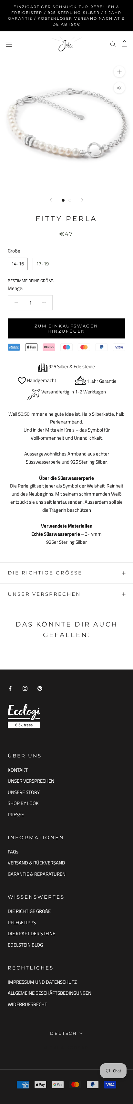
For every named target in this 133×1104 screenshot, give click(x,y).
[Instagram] (25, 688)
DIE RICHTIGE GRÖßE (29, 911)
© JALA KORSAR (66, 1047)
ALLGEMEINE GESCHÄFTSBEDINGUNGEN (49, 993)
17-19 (42, 263)
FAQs (13, 851)
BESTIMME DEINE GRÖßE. (31, 280)
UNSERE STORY (24, 792)
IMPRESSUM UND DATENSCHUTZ (42, 982)
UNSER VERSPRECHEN (44, 594)
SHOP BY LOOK (23, 803)
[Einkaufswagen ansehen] (124, 43)
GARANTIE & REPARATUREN (37, 874)
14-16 (17, 263)
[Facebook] (10, 688)
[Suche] (113, 44)
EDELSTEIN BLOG (25, 945)
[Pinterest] (39, 688)
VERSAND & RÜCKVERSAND (36, 862)
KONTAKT (18, 770)
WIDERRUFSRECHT (27, 1004)
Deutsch (63, 1033)
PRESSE (16, 814)
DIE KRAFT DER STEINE (31, 933)
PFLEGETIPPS (22, 922)
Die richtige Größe (45, 573)
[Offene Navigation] (9, 43)
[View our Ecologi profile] (24, 716)
